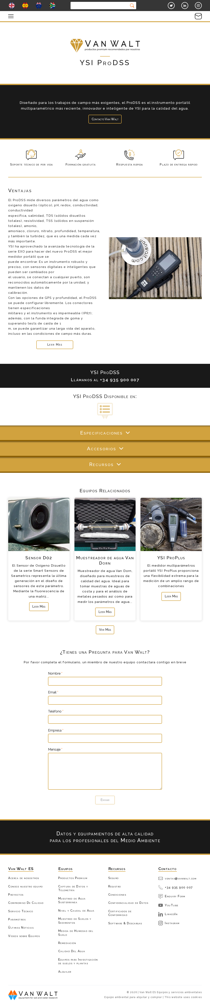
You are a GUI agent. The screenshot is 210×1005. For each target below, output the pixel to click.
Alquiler (64, 971)
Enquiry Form (175, 896)
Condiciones (117, 894)
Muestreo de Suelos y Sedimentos (74, 920)
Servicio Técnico (20, 911)
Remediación (67, 943)
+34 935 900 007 (179, 887)
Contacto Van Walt (105, 119)
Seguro (113, 878)
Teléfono (55, 711)
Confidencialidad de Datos (128, 902)
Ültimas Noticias (21, 927)
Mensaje (55, 749)
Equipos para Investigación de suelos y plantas (78, 961)
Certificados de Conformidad (120, 913)
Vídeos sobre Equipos (24, 936)
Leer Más (38, 606)
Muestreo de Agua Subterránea (72, 900)
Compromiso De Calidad (26, 902)
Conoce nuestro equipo (25, 886)
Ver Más (105, 630)
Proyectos (16, 894)
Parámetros (17, 919)
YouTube (171, 905)
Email (53, 692)
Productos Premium (73, 878)
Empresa (55, 730)
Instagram (172, 923)
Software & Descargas (125, 923)
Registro (114, 886)
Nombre (55, 673)
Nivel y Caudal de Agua (76, 910)
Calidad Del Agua (71, 951)
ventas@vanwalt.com (180, 878)
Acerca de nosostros (23, 878)
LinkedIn (171, 914)
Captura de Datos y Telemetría (73, 888)
